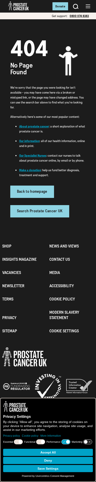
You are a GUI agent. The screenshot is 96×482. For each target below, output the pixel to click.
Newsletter (13, 285)
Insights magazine (19, 259)
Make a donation (30, 170)
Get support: (59, 16)
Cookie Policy (62, 299)
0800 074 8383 (79, 16)
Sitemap (9, 330)
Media (54, 272)
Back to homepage (32, 192)
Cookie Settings (64, 330)
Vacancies (11, 272)
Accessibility (61, 285)
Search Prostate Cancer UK (40, 211)
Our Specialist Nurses (32, 155)
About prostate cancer (34, 126)
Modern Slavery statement (64, 315)
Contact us (59, 259)
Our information (29, 141)
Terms (7, 299)
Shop (6, 246)
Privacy (9, 317)
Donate (60, 6)
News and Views (64, 246)
